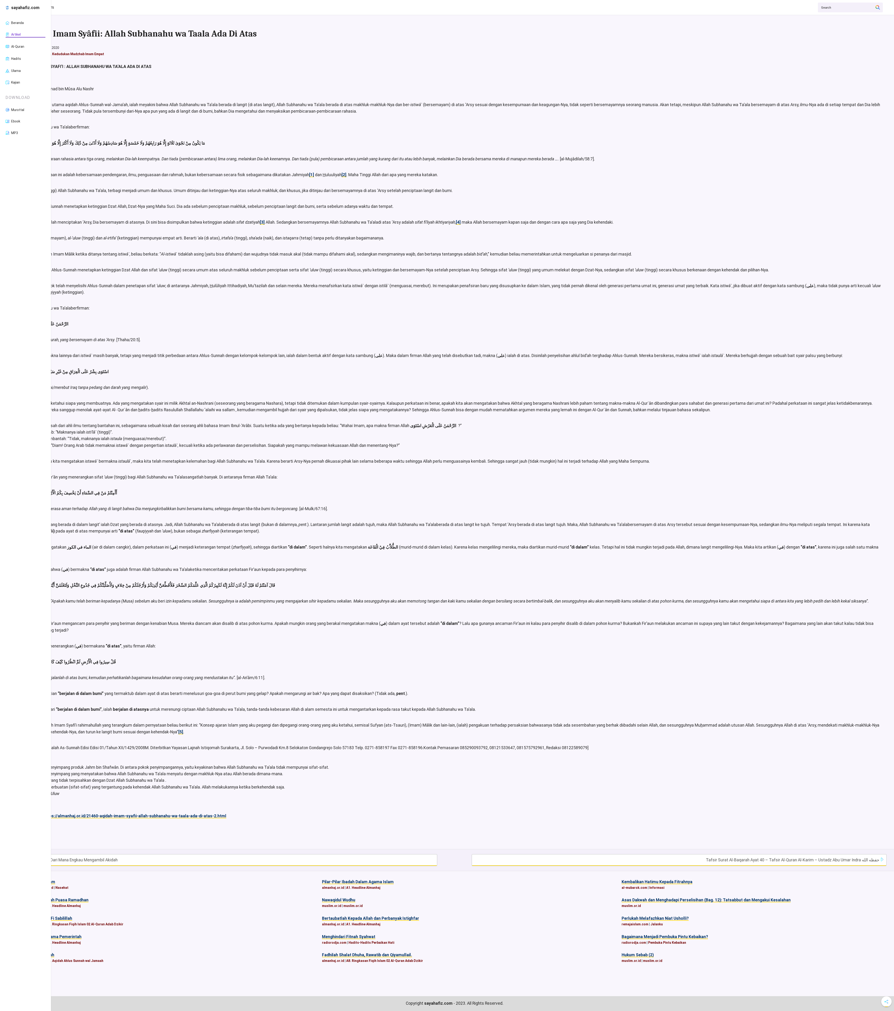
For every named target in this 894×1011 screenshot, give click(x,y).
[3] (262, 222)
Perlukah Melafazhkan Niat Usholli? (655, 918)
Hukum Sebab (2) (638, 955)
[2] (344, 174)
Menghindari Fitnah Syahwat (348, 936)
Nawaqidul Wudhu (338, 900)
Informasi (656, 888)
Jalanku (656, 924)
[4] (458, 222)
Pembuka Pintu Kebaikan (667, 942)
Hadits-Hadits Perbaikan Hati (371, 942)
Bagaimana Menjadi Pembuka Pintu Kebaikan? (665, 936)
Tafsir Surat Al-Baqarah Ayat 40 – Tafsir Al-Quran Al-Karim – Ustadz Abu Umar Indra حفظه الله (793, 860)
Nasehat (61, 888)
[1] (311, 174)
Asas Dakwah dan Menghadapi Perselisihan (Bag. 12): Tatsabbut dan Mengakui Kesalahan (706, 900)
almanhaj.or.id (333, 888)
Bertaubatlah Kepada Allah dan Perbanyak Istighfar (370, 918)
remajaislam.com (635, 924)
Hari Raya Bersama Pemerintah (51, 936)
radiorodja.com (334, 942)
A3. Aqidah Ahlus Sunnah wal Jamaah (75, 961)
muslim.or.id (331, 906)
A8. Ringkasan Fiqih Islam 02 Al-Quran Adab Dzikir (85, 924)
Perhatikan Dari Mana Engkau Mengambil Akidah (73, 860)
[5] (180, 732)
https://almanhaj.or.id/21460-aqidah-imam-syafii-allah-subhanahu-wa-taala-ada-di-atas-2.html (135, 816)
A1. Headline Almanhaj (363, 888)
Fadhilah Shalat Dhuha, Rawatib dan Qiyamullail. (367, 955)
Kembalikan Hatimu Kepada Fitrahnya (657, 882)
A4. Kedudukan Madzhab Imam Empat (75, 54)
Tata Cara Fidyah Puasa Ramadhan (55, 900)
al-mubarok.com (634, 888)
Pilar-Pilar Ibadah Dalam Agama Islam (358, 882)
